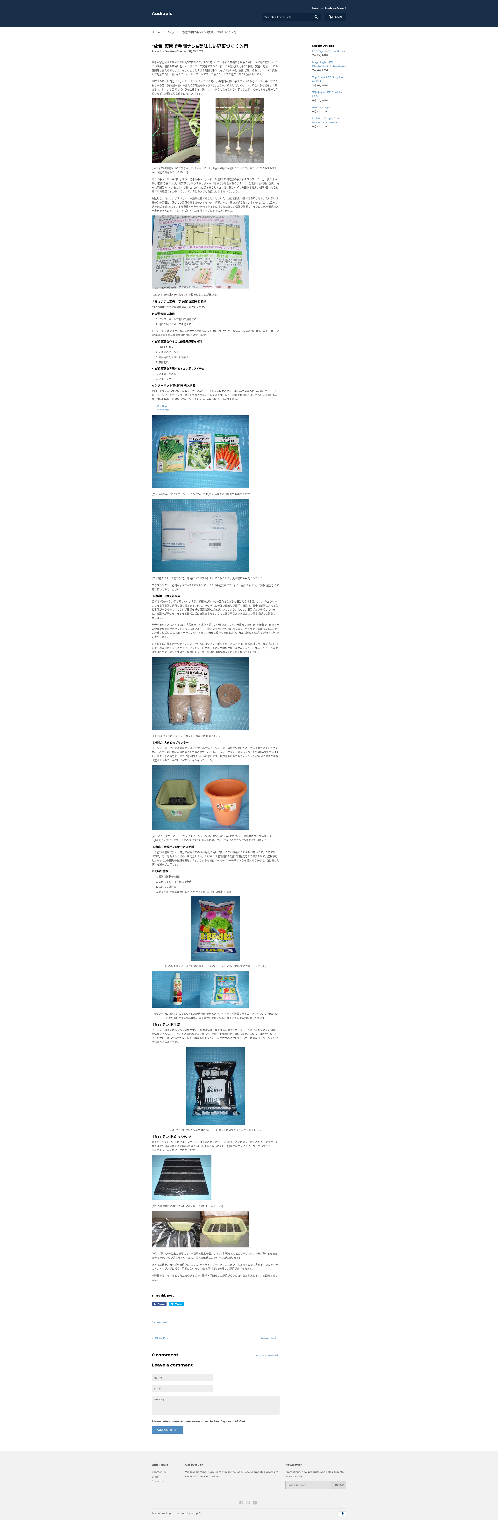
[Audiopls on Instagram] (248, 1503)
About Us (158, 1481)
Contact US (159, 1471)
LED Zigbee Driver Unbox (328, 51)
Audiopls (162, 13)
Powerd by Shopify (189, 1513)
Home (156, 32)
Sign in (315, 8)
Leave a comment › (267, 1355)
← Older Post (160, 1338)
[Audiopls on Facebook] (241, 1503)
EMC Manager (321, 107)
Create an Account (335, 8)
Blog (171, 32)
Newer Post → (270, 1338)
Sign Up (339, 1485)
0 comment (159, 1322)
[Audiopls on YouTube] (255, 1503)
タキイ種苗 (160, 406)
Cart (338, 17)
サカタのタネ (161, 410)
